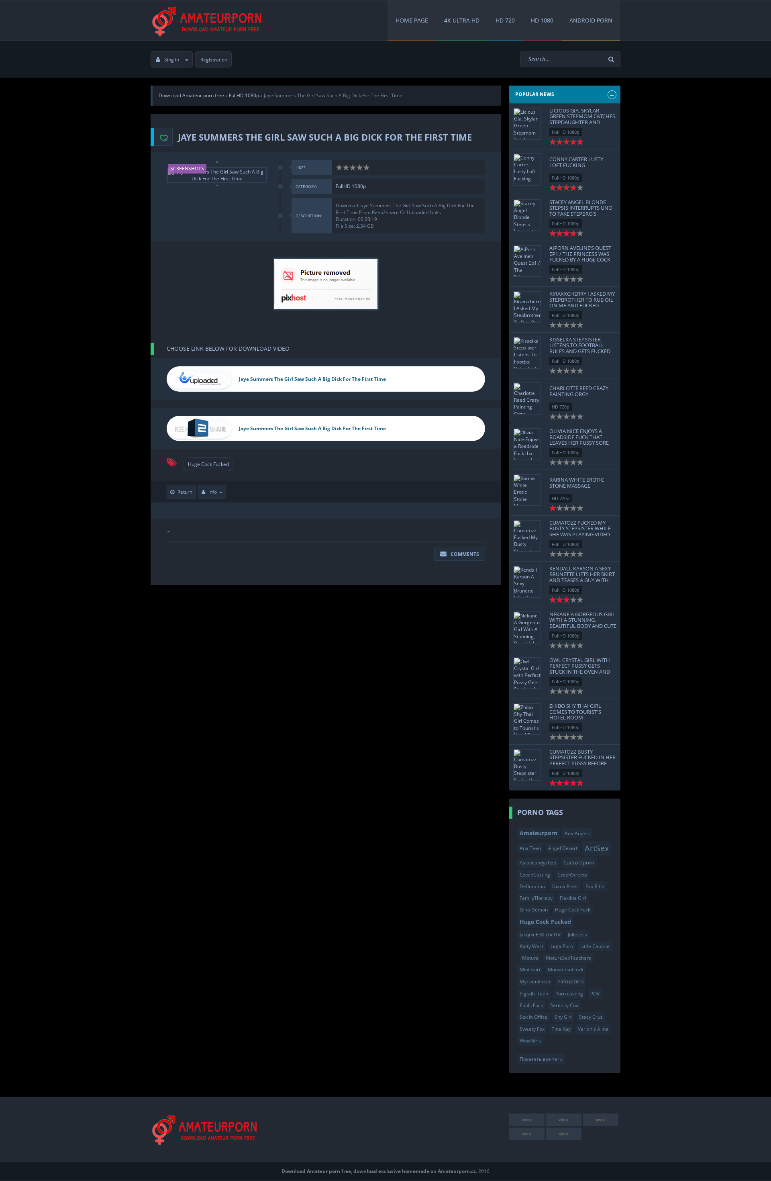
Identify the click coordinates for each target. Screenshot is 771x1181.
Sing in (171, 59)
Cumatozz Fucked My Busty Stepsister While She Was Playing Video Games (580, 531)
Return (184, 491)
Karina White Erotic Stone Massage (576, 482)
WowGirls (530, 1040)
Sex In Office (533, 1016)
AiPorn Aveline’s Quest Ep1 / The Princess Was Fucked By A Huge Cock (580, 253)
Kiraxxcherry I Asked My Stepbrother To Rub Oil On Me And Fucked (582, 299)
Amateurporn (538, 833)
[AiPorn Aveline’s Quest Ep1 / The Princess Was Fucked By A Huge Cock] (527, 261)
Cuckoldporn (578, 862)
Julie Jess (577, 934)
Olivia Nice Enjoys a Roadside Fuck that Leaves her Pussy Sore (579, 436)
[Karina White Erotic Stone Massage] (527, 490)
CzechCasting (535, 874)
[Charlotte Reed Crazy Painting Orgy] (527, 398)
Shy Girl (563, 1016)
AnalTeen (530, 848)
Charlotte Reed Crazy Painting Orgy (578, 390)
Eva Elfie (594, 886)
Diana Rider (565, 886)
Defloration (532, 886)
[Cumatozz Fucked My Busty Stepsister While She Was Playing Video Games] (527, 536)
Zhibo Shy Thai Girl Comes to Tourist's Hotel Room (575, 711)
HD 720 (505, 20)
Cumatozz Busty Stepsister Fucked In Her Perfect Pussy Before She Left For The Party (582, 760)
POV (595, 993)
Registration (213, 59)
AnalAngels (577, 833)
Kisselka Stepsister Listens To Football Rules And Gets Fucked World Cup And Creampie (579, 351)
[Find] (612, 59)
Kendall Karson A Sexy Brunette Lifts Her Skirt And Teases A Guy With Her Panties (582, 577)
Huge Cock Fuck (572, 909)
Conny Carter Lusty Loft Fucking (576, 161)
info (212, 491)
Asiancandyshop (538, 862)
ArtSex (597, 848)
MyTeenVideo (535, 981)
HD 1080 (542, 20)
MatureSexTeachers (568, 957)
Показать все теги (541, 1059)
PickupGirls (570, 981)
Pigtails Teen (534, 993)
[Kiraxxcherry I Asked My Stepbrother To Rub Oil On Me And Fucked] (527, 307)
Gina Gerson (534, 909)
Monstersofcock (565, 969)
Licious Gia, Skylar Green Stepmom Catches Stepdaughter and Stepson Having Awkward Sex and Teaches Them (582, 125)
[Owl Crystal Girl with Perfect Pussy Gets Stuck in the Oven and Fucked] (527, 673)
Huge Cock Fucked (208, 464)
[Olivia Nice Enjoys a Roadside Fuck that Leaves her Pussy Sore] (527, 444)
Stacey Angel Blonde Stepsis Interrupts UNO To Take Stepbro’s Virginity (580, 210)
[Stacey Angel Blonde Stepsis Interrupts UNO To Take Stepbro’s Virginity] (527, 215)
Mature (530, 957)
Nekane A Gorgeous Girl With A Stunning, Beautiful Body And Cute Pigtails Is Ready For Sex (582, 622)
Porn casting (569, 993)
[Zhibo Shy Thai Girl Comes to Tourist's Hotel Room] (527, 719)
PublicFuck (531, 1005)
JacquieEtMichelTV (540, 934)
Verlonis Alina (593, 1029)
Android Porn (590, 20)
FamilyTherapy (536, 898)
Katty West (531, 946)
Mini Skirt (530, 969)
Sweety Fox (532, 1029)
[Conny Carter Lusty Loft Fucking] (527, 169)
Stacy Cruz (591, 1016)
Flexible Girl (573, 898)
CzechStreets (572, 874)
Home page (412, 20)
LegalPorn (562, 946)
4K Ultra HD (461, 20)
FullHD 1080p (351, 186)
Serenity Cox (564, 1005)
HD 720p (560, 407)
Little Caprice (595, 946)
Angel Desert (562, 848)
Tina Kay (561, 1029)
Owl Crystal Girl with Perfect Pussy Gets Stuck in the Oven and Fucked (579, 668)
